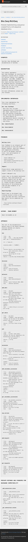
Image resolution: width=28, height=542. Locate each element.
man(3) (8, 17)
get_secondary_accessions (10, 396)
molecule (4, 274)
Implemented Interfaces (6, 43)
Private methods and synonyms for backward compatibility (9, 52)
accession (5, 345)
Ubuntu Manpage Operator (15, 532)
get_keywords (6, 463)
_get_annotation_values (9, 507)
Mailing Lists (6, 142)
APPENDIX (3, 50)
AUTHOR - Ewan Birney (6, 47)
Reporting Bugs (6, 190)
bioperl (6, 33)
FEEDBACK (3, 45)
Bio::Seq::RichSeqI (8, 106)
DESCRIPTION (4, 41)
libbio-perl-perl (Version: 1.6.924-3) (15, 32)
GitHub (3, 533)
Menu (24, 1)
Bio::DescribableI (7, 127)
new (3, 233)
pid (3, 329)
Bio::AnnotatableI (7, 130)
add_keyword (5, 438)
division (4, 261)
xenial (2, 17)
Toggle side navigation (8, 11)
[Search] (26, 6)
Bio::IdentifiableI (8, 124)
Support (4, 166)
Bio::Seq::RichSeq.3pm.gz (18, 17)
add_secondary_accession (9, 369)
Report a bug (12, 33)
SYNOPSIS (3, 39)
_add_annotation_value (9, 488)
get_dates (5, 312)
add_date (4, 287)
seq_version (5, 413)
